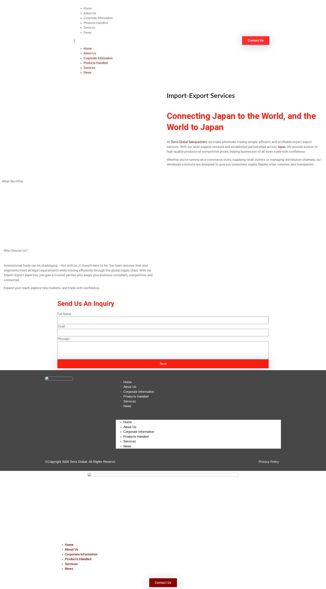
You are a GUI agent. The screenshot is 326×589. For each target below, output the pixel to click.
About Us (90, 13)
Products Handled (96, 23)
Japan (281, 146)
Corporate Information (98, 18)
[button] (154, 40)
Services (89, 27)
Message (63, 338)
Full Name (64, 314)
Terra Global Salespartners (189, 142)
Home (88, 8)
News (87, 32)
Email (61, 326)
